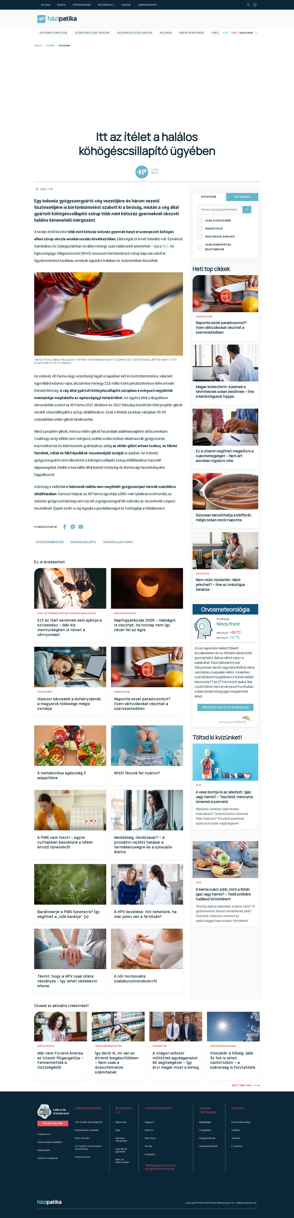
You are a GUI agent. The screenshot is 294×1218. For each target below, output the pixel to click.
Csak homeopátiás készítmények (218, 247)
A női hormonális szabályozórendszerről (135, 978)
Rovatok (61, 4)
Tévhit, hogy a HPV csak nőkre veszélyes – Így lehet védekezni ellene (67, 981)
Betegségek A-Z (106, 4)
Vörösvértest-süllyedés (87, 1130)
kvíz (199, 785)
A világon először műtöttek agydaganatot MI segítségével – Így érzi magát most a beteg (176, 1060)
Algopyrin (149, 1121)
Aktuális (45, 4)
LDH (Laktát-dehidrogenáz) (89, 1121)
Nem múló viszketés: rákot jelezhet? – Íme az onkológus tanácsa (220, 584)
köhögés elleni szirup (118, 542)
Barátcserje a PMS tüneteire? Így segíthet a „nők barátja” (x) (68, 914)
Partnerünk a (226, 722)
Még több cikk (242, 1085)
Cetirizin (149, 1130)
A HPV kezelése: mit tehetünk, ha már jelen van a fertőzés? (145, 914)
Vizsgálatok (205, 1130)
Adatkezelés (43, 1150)
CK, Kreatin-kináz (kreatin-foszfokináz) (89, 1147)
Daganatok (160, 1046)
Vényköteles (214, 228)
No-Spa (148, 1146)
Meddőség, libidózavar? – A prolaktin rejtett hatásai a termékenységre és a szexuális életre (143, 844)
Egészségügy (46, 1046)
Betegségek (205, 1121)
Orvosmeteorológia (53, 32)
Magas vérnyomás (191, 32)
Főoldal (38, 46)
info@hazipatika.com (246, 1202)
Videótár (235, 1130)
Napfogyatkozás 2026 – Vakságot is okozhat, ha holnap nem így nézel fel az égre (145, 625)
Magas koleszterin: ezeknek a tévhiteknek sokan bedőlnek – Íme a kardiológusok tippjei (225, 391)
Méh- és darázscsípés (122, 1161)
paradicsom (122, 692)
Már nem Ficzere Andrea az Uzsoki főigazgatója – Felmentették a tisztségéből (60, 1060)
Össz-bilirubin (82, 1138)
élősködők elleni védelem (92, 32)
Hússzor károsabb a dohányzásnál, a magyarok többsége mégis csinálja (69, 703)
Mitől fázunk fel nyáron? (137, 772)
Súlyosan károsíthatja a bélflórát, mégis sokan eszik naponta (224, 517)
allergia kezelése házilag (134, 32)
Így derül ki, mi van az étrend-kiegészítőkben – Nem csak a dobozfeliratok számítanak (117, 1063)
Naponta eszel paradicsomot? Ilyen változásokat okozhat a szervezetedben (142, 703)
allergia (165, 32)
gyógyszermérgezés (50, 542)
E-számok (236, 1146)
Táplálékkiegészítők (108, 1046)
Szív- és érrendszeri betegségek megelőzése (66, 613)
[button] (89, 1110)
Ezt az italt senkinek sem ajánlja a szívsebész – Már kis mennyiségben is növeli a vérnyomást (69, 627)
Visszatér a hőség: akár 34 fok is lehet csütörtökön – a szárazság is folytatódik (232, 1060)
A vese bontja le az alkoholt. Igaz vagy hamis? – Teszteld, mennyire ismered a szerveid (224, 797)
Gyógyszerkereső (82, 4)
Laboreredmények (147, 4)
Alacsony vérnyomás (121, 1139)
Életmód (50, 46)
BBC (165, 246)
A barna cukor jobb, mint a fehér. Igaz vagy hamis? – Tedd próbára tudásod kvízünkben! (223, 894)
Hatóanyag (242, 196)
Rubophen (150, 1154)
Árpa (117, 1130)
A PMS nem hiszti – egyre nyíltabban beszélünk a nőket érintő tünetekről (65, 842)
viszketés (203, 573)
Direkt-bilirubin (82, 1156)
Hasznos (126, 4)
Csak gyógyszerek (218, 220)
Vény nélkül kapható (220, 236)
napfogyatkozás (125, 613)
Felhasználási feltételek (49, 1142)
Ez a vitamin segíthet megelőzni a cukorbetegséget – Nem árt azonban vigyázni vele (224, 456)
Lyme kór (217, 32)
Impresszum (44, 1134)
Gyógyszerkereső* (158, 1108)
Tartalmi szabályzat (47, 1158)
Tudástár (235, 1138)
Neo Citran (150, 1138)
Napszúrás (121, 1121)
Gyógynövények (207, 1138)
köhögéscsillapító (83, 542)
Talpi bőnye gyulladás (121, 1150)
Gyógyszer (208, 196)
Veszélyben (44, 692)
